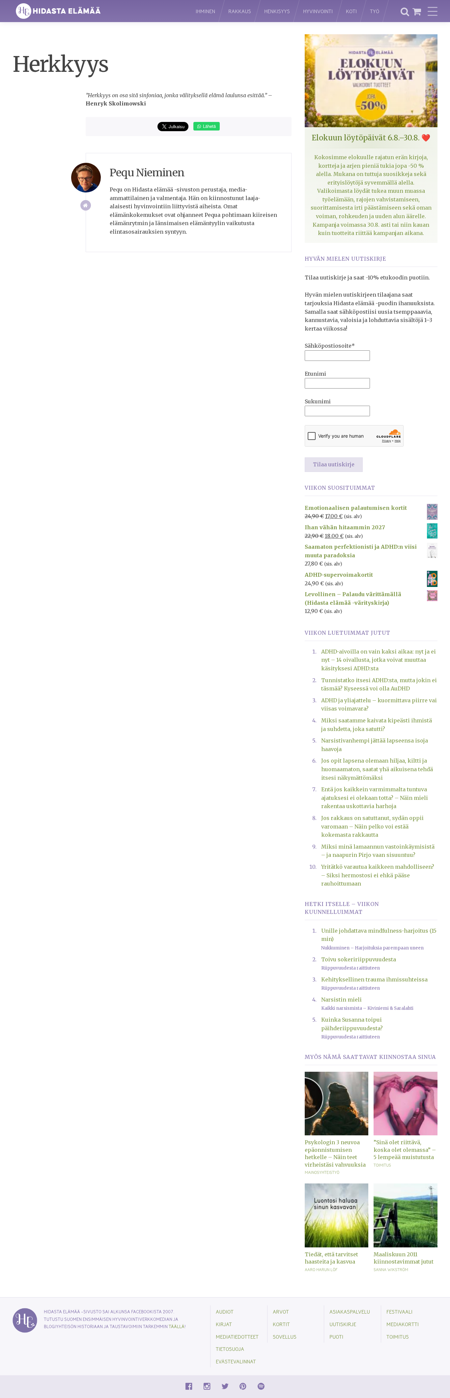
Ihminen (205, 11)
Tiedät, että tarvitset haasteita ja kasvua (331, 1258)
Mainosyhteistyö (322, 1172)
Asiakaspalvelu (349, 1311)
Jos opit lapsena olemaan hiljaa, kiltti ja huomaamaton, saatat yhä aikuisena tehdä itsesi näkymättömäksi (377, 769)
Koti (351, 11)
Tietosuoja (230, 1348)
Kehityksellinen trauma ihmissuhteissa (374, 979)
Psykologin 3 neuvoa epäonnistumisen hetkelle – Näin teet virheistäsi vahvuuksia (335, 1153)
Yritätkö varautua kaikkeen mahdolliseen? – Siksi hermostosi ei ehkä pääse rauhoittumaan (377, 875)
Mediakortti (402, 1324)
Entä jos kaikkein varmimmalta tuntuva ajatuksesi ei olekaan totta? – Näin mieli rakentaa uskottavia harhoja (374, 797)
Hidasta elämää (97, 11)
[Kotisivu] (85, 205)
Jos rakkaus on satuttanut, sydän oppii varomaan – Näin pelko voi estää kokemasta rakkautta (372, 826)
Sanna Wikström (391, 1269)
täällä (176, 1326)
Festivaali (399, 1311)
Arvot (281, 1311)
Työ (374, 11)
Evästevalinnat (236, 1361)
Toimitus (382, 1165)
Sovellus (284, 1336)
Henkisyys (277, 11)
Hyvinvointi (318, 11)
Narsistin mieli (341, 999)
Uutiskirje (342, 1324)
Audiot (225, 1311)
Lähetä (209, 126)
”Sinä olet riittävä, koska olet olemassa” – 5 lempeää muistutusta (405, 1149)
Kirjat (224, 1324)
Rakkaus (239, 11)
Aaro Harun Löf (321, 1269)
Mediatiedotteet (237, 1336)
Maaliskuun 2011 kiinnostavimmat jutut (404, 1258)
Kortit (281, 1324)
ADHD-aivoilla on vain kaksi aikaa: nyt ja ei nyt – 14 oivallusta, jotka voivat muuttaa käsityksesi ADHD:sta (378, 660)
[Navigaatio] (432, 11)
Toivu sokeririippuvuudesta (358, 959)
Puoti (336, 1336)
